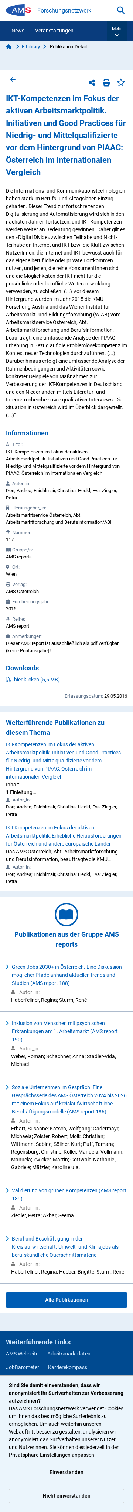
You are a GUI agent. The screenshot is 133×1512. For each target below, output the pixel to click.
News (17, 31)
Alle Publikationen (66, 1300)
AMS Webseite (22, 1354)
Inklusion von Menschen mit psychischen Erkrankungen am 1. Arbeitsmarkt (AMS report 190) (65, 1031)
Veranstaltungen (54, 31)
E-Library (31, 46)
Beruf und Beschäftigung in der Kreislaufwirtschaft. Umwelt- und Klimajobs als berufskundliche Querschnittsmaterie (65, 1247)
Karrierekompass (67, 1367)
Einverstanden (66, 1472)
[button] (117, 31)
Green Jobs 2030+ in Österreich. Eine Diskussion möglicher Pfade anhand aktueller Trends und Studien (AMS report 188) (67, 975)
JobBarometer (22, 1367)
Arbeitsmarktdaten (69, 1354)
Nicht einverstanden (67, 1496)
